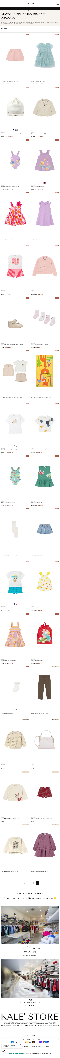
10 (33, 883)
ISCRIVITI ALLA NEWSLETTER (29, 1039)
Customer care (30, 1035)
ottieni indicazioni (30, 955)
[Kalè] (30, 978)
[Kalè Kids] (30, 925)
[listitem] (15, 130)
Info (29, 1032)
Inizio (29, 10)
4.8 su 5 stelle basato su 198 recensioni (38, 1053)
